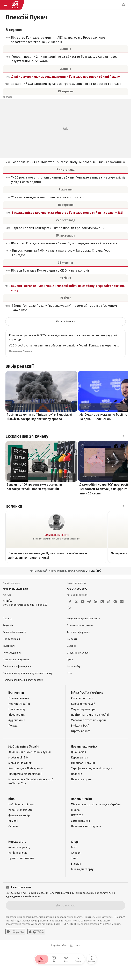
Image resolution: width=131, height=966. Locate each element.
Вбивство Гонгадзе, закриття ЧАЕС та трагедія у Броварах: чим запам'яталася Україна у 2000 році (58, 40)
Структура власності (78, 652)
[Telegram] (89, 602)
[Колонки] (123, 506)
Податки (76, 774)
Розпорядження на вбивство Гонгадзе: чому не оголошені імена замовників (68, 162)
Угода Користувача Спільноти (83, 618)
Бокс (74, 847)
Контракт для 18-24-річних (25, 768)
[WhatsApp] (115, 602)
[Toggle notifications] (123, 5)
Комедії (13, 820)
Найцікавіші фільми (21, 804)
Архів (70, 659)
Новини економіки (84, 746)
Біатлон (76, 863)
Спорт (75, 842)
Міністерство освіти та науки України (96, 804)
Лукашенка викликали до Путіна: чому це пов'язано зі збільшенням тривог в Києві (47, 555)
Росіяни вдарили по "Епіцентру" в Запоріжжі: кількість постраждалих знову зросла (39, 417)
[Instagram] (96, 602)
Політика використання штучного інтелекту (27, 673)
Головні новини (18, 698)
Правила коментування (80, 625)
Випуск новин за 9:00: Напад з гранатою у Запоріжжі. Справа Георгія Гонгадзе (63, 253)
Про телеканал (11, 639)
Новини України (19, 703)
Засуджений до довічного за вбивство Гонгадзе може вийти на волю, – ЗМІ (67, 213)
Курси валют (79, 757)
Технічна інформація (78, 632)
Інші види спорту (82, 869)
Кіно (11, 799)
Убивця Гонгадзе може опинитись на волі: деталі (47, 197)
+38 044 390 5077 (77, 588)
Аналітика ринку (19, 847)
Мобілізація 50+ (18, 757)
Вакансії (71, 645)
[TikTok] (109, 602)
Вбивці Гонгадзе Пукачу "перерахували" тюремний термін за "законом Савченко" (64, 308)
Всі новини (16, 692)
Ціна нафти (78, 752)
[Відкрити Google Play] (15, 931)
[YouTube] (83, 602)
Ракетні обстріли (82, 698)
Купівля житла (17, 852)
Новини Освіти (81, 799)
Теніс (74, 858)
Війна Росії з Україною (87, 692)
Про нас (7, 618)
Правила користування (16, 659)
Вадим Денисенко (56, 535)
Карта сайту (73, 666)
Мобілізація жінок (20, 763)
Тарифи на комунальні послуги (91, 768)
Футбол (76, 852)
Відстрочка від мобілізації (25, 774)
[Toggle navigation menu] (5, 5)
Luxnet (77, 945)
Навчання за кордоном (86, 826)
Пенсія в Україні (81, 779)
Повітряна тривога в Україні (90, 714)
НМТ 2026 (77, 815)
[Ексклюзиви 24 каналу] (123, 436)
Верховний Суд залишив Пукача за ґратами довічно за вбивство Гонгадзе (66, 84)
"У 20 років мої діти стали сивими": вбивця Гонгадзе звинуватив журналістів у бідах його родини (68, 180)
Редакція (8, 625)
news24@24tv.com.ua (15, 588)
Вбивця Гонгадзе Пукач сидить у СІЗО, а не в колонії (50, 270)
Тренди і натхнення (21, 858)
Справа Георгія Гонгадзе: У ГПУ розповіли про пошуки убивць (58, 228)
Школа (75, 810)
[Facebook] (70, 602)
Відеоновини (16, 714)
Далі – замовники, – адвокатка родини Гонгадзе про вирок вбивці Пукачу (65, 77)
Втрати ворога (80, 731)
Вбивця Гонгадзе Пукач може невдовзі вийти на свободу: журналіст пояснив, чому (68, 288)
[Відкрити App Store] (36, 931)
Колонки (13, 506)
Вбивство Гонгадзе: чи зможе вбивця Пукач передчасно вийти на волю (64, 243)
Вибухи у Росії (80, 725)
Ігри (69, 673)
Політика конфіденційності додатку (23, 680)
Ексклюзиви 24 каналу (26, 436)
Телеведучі (9, 645)
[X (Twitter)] (76, 602)
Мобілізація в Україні (23, 746)
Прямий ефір (17, 709)
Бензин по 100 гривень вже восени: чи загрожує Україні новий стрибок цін (34, 487)
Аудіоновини (16, 720)
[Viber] (102, 602)
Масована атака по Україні (88, 720)
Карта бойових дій (83, 703)
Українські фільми (20, 810)
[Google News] (122, 602)
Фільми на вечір (19, 815)
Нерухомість (17, 842)
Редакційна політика (14, 632)
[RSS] (70, 608)
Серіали (13, 826)
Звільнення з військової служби (29, 752)
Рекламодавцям (12, 652)
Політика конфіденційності (18, 666)
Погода (13, 725)
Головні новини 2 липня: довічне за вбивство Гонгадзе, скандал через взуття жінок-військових (64, 59)
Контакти (72, 639)
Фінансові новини (83, 763)
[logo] (15, 5)
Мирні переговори (83, 709)
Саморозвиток (80, 820)
